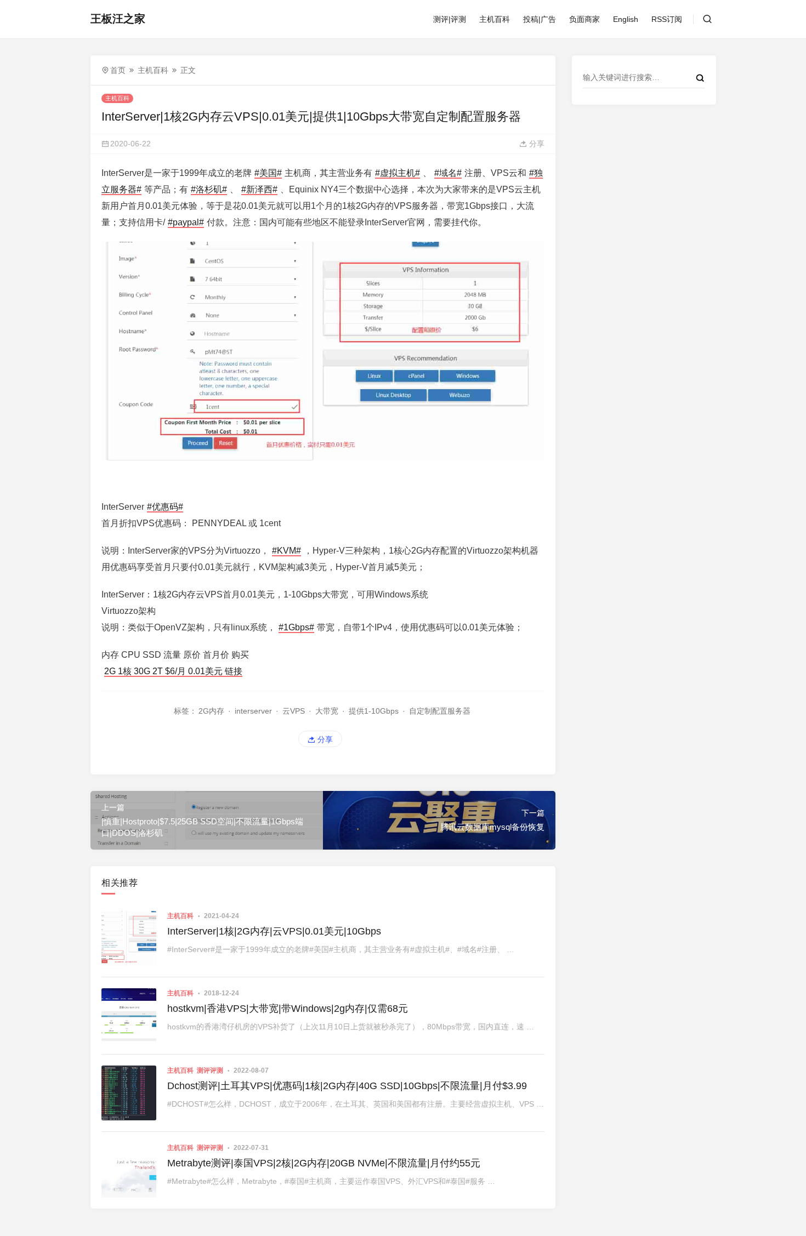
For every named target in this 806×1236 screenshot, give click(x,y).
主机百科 (494, 19)
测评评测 (210, 1070)
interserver (253, 711)
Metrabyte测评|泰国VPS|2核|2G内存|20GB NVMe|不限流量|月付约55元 (323, 1163)
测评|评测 (449, 19)
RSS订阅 (666, 19)
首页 (118, 70)
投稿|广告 (539, 19)
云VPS (293, 711)
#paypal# (186, 222)
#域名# (448, 173)
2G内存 (211, 711)
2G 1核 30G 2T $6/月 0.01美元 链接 (173, 671)
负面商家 (584, 19)
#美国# (268, 173)
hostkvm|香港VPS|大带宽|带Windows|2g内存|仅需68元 (287, 1008)
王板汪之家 (117, 19)
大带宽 (326, 711)
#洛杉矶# (209, 189)
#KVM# (286, 550)
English (625, 19)
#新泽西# (259, 189)
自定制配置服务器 (439, 711)
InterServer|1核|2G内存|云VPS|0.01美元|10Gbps (274, 931)
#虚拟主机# (397, 173)
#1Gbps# (296, 627)
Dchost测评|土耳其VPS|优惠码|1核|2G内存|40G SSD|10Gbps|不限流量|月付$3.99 (347, 1085)
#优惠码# (165, 506)
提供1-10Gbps (374, 711)
